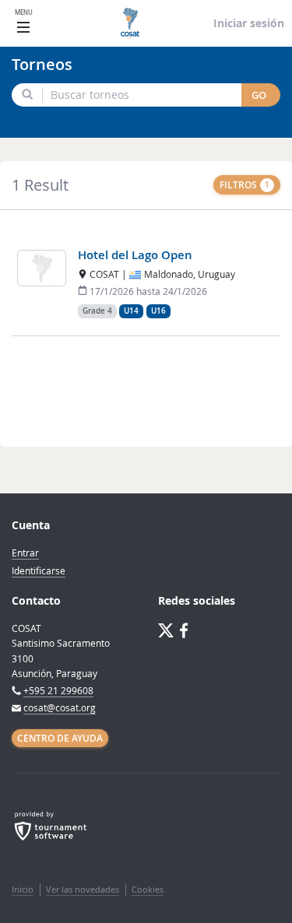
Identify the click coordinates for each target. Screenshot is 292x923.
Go (259, 95)
